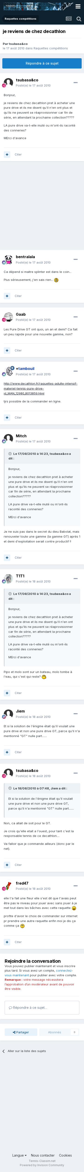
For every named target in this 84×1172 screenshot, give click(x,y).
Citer (18, 154)
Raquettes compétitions (51, 48)
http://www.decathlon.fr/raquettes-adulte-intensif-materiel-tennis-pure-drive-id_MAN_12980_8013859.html (40, 388)
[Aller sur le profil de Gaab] (8, 317)
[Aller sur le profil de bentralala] (8, 259)
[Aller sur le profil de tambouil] (8, 371)
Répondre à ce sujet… (29, 1007)
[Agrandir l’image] (56, 280)
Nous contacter (43, 1155)
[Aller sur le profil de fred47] (8, 886)
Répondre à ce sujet (42, 63)
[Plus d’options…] (75, 83)
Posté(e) (33, 85)
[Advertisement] (42, 208)
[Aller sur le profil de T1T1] (8, 578)
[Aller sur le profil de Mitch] (8, 438)
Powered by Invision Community (42, 1165)
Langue (18, 1155)
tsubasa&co (18, 44)
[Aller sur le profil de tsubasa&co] (8, 82)
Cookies (65, 1155)
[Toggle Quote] (10, 454)
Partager (22, 1032)
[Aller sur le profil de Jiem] (8, 714)
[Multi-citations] (7, 154)
